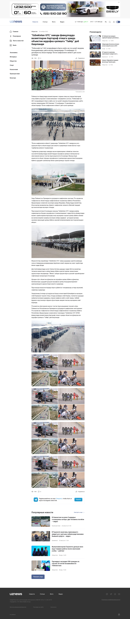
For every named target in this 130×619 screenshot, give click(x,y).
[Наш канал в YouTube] (119, 594)
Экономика (13, 52)
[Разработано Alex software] (119, 614)
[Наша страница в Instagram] (107, 594)
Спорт (12, 65)
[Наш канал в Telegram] (111, 594)
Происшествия (15, 73)
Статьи (45, 22)
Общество (13, 61)
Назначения (14, 69)
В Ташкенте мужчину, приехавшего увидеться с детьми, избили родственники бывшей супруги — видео (67, 534)
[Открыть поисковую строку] (110, 22)
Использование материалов (18, 607)
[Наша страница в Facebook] (115, 594)
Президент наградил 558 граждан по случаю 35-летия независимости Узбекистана (65, 564)
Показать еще (38, 577)
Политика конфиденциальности (111, 599)
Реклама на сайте (38, 607)
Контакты (53, 607)
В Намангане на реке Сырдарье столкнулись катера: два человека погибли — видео (68, 519)
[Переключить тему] (118, 22)
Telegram (59, 498)
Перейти (78, 499)
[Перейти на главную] (16, 22)
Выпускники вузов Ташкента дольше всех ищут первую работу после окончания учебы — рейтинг (67, 549)
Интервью (13, 57)
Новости (35, 22)
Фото (53, 22)
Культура (13, 78)
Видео (62, 22)
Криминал (55, 540)
